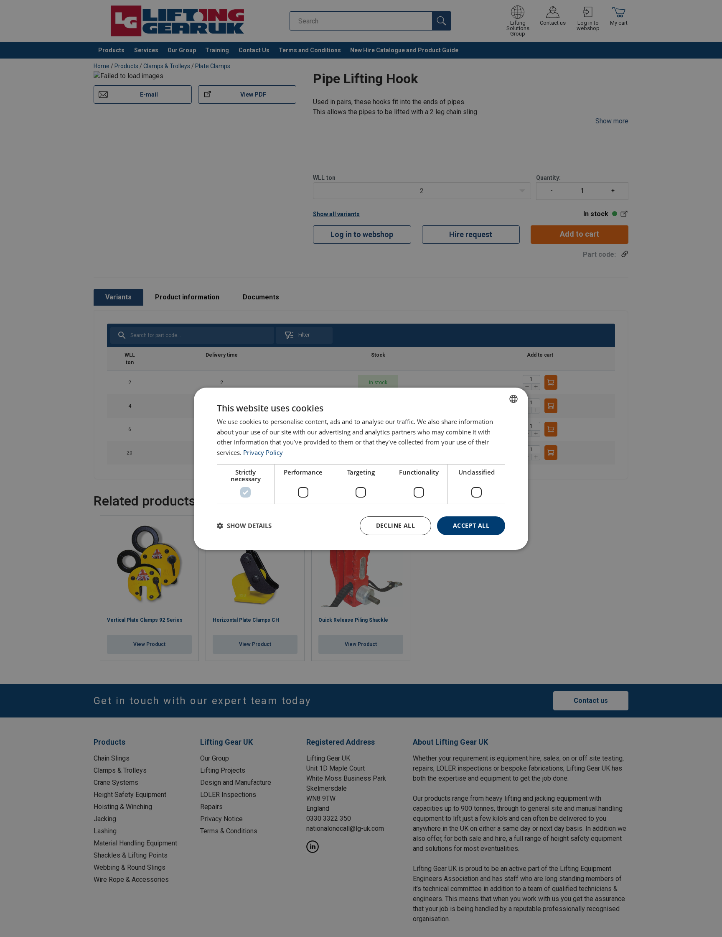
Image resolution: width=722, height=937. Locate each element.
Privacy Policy (263, 452)
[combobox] (513, 398)
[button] (244, 525)
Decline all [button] (395, 525)
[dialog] (361, 468)
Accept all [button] (471, 525)
